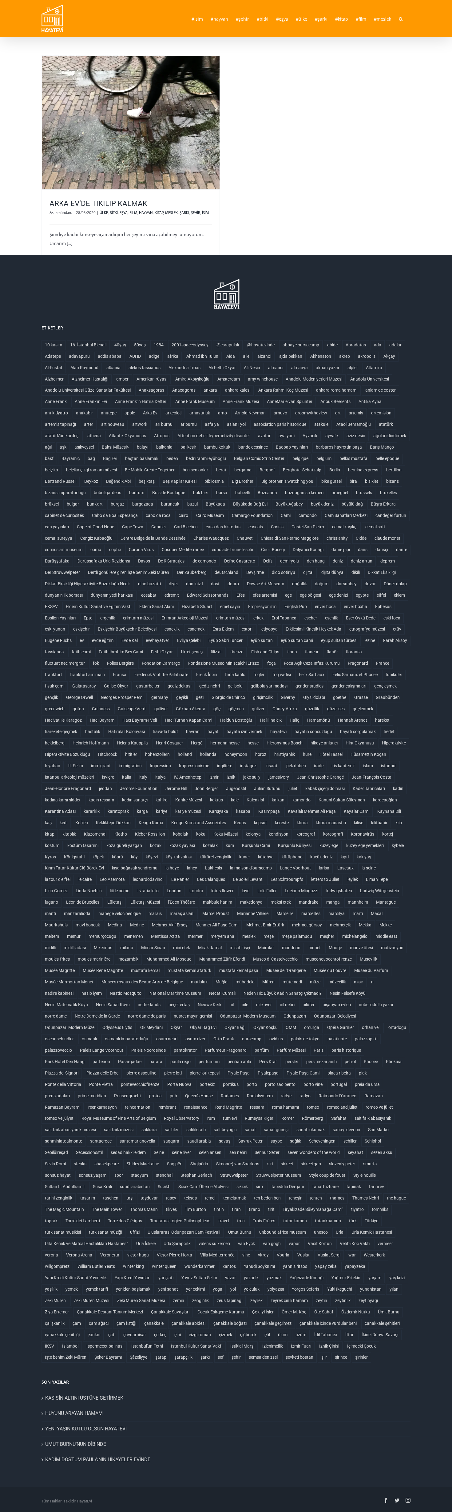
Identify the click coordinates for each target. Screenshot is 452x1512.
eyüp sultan (262, 640)
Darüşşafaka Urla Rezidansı (103, 561)
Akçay (389, 356)
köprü (117, 857)
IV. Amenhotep (187, 777)
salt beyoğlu (225, 1129)
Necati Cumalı (222, 993)
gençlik (51, 697)
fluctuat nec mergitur (65, 663)
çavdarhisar (134, 1334)
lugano (51, 902)
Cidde (361, 538)
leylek (352, 879)
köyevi (152, 857)
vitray (263, 1255)
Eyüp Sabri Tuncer (225, 640)
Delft (267, 561)
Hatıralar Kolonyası (126, 731)
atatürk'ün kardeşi (62, 435)
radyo (305, 1096)
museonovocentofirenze (329, 959)
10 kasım (53, 345)
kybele (398, 845)
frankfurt (53, 674)
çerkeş (160, 1334)
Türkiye (371, 1221)
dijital (308, 572)
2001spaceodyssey (190, 345)
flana (292, 652)
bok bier (200, 492)
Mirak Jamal (210, 947)
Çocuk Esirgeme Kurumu (220, 1312)
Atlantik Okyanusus (127, 435)
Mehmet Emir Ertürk (265, 925)
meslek (249, 936)
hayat (213, 731)
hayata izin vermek (244, 731)
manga (333, 902)
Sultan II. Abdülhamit (65, 1186)
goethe (339, 697)
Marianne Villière (252, 913)
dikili (355, 572)
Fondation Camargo (161, 663)
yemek (71, 1289)
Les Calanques (211, 879)
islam (368, 765)
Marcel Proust (215, 913)
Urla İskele (146, 1243)
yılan (394, 1289)
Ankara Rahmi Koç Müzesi (283, 390)
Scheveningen (322, 1141)
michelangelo (354, 936)
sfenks (80, 1164)
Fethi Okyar (162, 652)
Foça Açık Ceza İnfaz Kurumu (312, 663)
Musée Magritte (60, 970)
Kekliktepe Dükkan (113, 822)
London (174, 890)
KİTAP (159, 213)
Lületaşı (114, 902)
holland (185, 754)
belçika (51, 470)
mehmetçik (340, 925)
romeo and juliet (342, 1107)
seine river (181, 1152)
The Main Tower (107, 1209)
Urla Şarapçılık (177, 1243)
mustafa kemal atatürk (189, 970)
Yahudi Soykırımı (259, 1266)
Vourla (283, 1255)
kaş (48, 822)
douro (233, 584)
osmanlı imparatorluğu (126, 1039)
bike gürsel (331, 481)
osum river (195, 1039)
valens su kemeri (214, 1243)
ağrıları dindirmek (389, 435)
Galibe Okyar (116, 686)
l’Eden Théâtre (181, 902)
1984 (159, 345)
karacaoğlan (385, 800)
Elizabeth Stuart (197, 606)
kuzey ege (328, 845)
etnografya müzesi (367, 629)
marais (155, 913)
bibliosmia (214, 481)
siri (270, 1164)
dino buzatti (149, 584)
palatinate (337, 1039)
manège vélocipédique (119, 913)
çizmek (225, 1334)
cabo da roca (158, 515)
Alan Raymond (84, 367)
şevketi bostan (299, 1357)
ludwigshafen (339, 890)
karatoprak (118, 811)
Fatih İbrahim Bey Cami (121, 652)
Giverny (288, 697)
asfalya (212, 424)
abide (332, 345)
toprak (51, 1221)
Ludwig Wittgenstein (379, 890)
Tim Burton (195, 1209)
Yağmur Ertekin (345, 1277)
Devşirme (255, 572)
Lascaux (345, 868)
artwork (139, 424)
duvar (370, 584)
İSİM (205, 213)
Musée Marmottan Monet (69, 982)
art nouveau (112, 424)
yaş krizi (397, 1277)
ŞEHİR (195, 213)
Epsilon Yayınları (60, 618)
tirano (254, 1209)
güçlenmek (363, 709)
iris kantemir (343, 765)
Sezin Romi (55, 1164)
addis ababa (109, 356)
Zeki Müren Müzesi (91, 1300)
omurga (311, 1027)
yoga (217, 1289)
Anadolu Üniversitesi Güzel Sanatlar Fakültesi (88, 390)
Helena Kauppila (132, 743)
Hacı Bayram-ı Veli (139, 720)
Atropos (161, 435)
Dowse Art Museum (265, 584)
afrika (172, 356)
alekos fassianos (145, 367)
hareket (382, 720)
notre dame (56, 1016)
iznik (231, 777)
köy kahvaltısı (179, 857)
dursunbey (346, 584)
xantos (229, 1266)
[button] (401, 18)
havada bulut (165, 731)
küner (244, 857)
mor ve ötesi (361, 947)
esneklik (172, 629)
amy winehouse (263, 379)
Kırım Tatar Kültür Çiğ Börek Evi (74, 868)
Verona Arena (79, 1255)
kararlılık (92, 811)
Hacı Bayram (102, 720)
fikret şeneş (192, 652)
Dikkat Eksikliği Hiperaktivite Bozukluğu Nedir (87, 584)
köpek (98, 857)
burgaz (117, 504)
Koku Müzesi (225, 834)
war (352, 1255)
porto (252, 1084)
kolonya (253, 834)
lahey (192, 868)
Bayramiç (70, 458)
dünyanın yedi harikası (112, 595)
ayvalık (332, 435)
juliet (292, 788)
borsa (221, 492)
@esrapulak (227, 345)
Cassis (277, 527)
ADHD (135, 356)
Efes (240, 595)
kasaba (243, 811)
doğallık (299, 584)
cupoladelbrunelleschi (232, 549)
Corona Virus (141, 549)
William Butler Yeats (96, 1266)
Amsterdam (228, 379)
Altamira (374, 367)
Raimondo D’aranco (337, 1096)
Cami (286, 515)
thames (337, 1198)
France (382, 663)
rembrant (167, 1107)
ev (82, 640)
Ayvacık (310, 435)
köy (134, 857)
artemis (356, 413)
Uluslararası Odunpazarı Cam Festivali (184, 1232)
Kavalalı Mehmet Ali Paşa (312, 811)
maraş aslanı (182, 913)
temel (210, 1198)
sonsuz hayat (58, 1175)
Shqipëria (199, 1164)
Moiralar (266, 947)
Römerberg (312, 1118)
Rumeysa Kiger (259, 1118)
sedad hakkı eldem (128, 1152)
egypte (362, 595)
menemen (133, 936)
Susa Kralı (102, 1186)
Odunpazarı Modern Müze (69, 1027)
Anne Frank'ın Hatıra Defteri (141, 401)
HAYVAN (146, 213)
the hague (396, 1198)
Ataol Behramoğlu (353, 424)
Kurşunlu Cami (256, 845)
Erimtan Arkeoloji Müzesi (184, 618)
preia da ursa (367, 1084)
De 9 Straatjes (171, 561)
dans (362, 549)
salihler (171, 1129)
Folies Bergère (120, 663)
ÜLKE (104, 213)
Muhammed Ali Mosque (168, 959)
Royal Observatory (181, 1118)
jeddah (105, 788)
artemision (381, 413)
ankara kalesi (237, 390)
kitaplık (69, 834)
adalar (395, 345)
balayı (142, 447)
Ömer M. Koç (294, 1312)
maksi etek (281, 902)
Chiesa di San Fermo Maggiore (290, 538)
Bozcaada (267, 492)
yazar (230, 1277)
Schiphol (373, 1141)
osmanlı (89, 1039)
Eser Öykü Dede (360, 618)
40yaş (120, 345)
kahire (161, 800)
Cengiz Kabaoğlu (96, 538)
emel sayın (230, 606)
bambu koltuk (217, 447)
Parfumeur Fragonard (226, 1050)
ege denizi (338, 595)
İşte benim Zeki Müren (65, 1357)
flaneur (312, 652)
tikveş (171, 1209)
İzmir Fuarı (301, 1346)
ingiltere (224, 765)
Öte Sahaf (323, 1312)
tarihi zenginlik (58, 1198)
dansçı (381, 549)
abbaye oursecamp (301, 345)
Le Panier (180, 879)
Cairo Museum (210, 515)
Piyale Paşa (239, 1073)
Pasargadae (129, 1061)
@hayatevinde (261, 345)
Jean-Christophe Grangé (320, 777)
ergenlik (107, 618)
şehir (236, 1357)
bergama (243, 470)
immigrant (101, 765)
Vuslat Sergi (329, 1255)
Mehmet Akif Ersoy (170, 925)
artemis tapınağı (60, 424)
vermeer (385, 1243)
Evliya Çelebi (188, 640)
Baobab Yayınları (292, 447)
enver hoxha (355, 606)
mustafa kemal (145, 970)
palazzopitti (366, 1039)
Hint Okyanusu (360, 743)
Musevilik (368, 959)
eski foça (391, 618)
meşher (327, 936)
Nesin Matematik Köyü (66, 1004)
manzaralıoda (77, 913)
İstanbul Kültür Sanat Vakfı (196, 1346)
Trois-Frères (264, 1221)
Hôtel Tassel (331, 754)
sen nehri (238, 1152)
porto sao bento (280, 1084)
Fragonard (358, 663)
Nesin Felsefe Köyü (348, 993)
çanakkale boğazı (230, 1323)
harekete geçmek (61, 731)
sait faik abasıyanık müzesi (70, 1129)
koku (200, 834)
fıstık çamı (54, 686)
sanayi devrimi (346, 1129)
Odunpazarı (294, 1016)
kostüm (52, 845)
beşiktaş (147, 481)
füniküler (394, 674)
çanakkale (154, 1323)
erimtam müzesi (138, 618)
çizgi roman (200, 1334)
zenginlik (200, 1300)
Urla (339, 1232)
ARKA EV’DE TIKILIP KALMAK (98, 203)
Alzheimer (54, 379)
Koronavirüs (362, 834)
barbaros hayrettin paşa (339, 447)
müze (315, 982)
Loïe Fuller (267, 890)
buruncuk (170, 504)
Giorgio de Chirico (228, 697)
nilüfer (309, 1004)
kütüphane (292, 857)
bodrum (136, 492)
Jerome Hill (176, 788)
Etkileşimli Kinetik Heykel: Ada (313, 629)
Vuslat (303, 1255)
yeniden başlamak (133, 1289)
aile (246, 356)
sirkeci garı (311, 1164)
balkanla (164, 447)
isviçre (108, 777)
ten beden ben (267, 1198)
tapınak (354, 1186)
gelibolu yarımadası (269, 686)
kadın (398, 788)
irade (318, 765)
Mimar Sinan (153, 947)
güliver (258, 709)
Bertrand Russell (60, 481)
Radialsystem (260, 1096)
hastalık (92, 731)
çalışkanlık (55, 1323)
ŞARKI (184, 213)
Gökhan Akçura (190, 709)
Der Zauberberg (192, 572)
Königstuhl (74, 857)
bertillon (394, 470)
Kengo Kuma (151, 822)
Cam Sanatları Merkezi (346, 515)
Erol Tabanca (284, 618)
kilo (398, 822)
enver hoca (325, 606)
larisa (324, 868)
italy (143, 777)
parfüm (262, 1050)
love (245, 890)
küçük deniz (321, 857)
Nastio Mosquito (125, 993)
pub (173, 1096)
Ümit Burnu (388, 1312)
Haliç (294, 720)
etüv (397, 629)
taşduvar (149, 1198)
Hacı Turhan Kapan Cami (188, 720)
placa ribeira (339, 1073)
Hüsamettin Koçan (368, 754)
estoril (247, 629)
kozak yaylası (182, 845)
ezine (370, 640)
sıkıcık (242, 1186)
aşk (63, 447)
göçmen (236, 709)
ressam (257, 1107)
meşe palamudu (297, 936)
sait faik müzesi (118, 1129)
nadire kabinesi (59, 993)
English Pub (295, 606)
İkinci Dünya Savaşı (380, 1334)
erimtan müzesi (230, 618)
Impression (160, 765)
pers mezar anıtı (321, 1061)
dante (401, 549)
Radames (230, 1096)
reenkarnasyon (102, 1107)
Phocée (371, 1061)
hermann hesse (225, 743)
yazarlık (251, 1277)
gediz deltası (179, 686)
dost (215, 584)
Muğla (222, 982)
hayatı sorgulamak (358, 731)
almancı (275, 367)
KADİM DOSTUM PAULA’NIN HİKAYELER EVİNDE (97, 1459)
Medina (115, 925)
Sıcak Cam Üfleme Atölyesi (203, 1186)
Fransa (119, 674)
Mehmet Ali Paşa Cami (217, 925)
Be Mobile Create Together (150, 470)
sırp (259, 1186)
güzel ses (336, 709)
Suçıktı (164, 1186)
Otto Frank (223, 1039)
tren (241, 1221)
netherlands (149, 1004)
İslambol (70, 1346)
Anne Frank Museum (195, 401)
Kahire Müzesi (188, 800)
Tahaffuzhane (325, 1186)
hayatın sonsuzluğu (313, 731)
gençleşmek (385, 686)
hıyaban (52, 765)
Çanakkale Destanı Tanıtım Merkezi (110, 1312)
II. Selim (75, 765)
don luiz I (194, 584)
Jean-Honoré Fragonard (68, 788)
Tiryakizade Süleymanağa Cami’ (313, 1209)
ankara (210, 390)
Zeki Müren (55, 1300)
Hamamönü (318, 720)
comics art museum (63, 549)
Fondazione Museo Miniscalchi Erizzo (223, 663)
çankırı (94, 1334)
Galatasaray (84, 686)
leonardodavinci (148, 879)
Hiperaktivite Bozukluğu (67, 754)
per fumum (209, 1061)
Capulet (158, 527)
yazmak (274, 1277)
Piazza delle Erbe (102, 1073)
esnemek (196, 629)
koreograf (305, 834)
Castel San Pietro (307, 527)
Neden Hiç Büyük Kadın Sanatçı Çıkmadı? (283, 993)
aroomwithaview (311, 413)
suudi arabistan (135, 1186)
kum (230, 845)
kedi (63, 822)
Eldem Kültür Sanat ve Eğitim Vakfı (98, 606)
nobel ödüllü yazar (376, 1004)
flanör (332, 652)
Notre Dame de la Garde (97, 1016)
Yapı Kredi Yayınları (132, 1277)
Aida (230, 356)
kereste (282, 822)
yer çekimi (195, 1289)
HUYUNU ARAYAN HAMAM (74, 1413)
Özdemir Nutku (355, 1312)
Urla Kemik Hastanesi (371, 1232)
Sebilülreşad (56, 1152)
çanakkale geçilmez (273, 1323)
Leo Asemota (112, 879)
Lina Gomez (56, 890)
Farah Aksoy (395, 640)
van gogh (272, 1243)
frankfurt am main (87, 674)
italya (160, 777)
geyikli (182, 697)
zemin (178, 1300)
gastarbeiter (148, 686)
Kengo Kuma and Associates (198, 822)
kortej (387, 834)
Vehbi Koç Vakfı (355, 1243)
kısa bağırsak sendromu (134, 868)
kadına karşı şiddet (63, 800)
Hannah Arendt (352, 720)
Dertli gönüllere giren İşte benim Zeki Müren (128, 572)
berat (221, 470)
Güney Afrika (284, 709)
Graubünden (388, 697)
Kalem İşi (255, 800)
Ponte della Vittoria (63, 1084)
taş (129, 1198)
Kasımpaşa (269, 811)
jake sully (251, 777)
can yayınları (57, 527)
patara (155, 1061)
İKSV (49, 1346)
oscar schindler (59, 1039)
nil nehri (287, 1004)
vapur (294, 1243)
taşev (171, 1198)
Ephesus (383, 606)
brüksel (52, 504)
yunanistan (371, 1289)
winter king (133, 1266)
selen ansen (210, 1152)
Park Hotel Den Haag (65, 1061)
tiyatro (357, 1209)
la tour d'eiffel (57, 879)
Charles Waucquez (211, 538)
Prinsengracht (127, 1096)
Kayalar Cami (356, 811)
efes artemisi (265, 595)
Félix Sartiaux (311, 674)
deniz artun (361, 561)
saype (276, 1141)
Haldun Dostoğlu (236, 720)
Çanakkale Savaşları (170, 1312)
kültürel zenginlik (215, 857)
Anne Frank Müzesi (241, 401)
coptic (115, 549)
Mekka (365, 925)
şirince (341, 1357)
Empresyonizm (262, 606)
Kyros (50, 857)
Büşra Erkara (383, 504)
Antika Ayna (370, 401)
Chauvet (245, 538)
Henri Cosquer (169, 743)
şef (221, 1357)
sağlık (295, 1141)
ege (288, 595)
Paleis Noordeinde (148, 1050)
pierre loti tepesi (205, 1073)
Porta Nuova (179, 1084)
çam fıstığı (126, 1323)
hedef (389, 731)
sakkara (149, 1129)
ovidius (276, 1039)
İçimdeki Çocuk (361, 1346)
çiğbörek (248, 1334)
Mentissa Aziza (165, 936)
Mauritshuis (56, 925)
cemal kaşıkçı (344, 527)
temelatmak (234, 1198)
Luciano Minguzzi (301, 890)
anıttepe (109, 413)
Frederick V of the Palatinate (161, 674)
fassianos (54, 652)
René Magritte (228, 1107)
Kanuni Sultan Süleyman (342, 800)
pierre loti (173, 1073)
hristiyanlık (284, 754)
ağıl (48, 447)
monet (314, 947)
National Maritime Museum (175, 993)
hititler (131, 754)
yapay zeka (326, 1266)
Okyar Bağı (234, 1027)
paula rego (180, 1061)
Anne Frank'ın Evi (91, 401)
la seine (369, 868)
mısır (358, 982)
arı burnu (163, 424)
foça (271, 663)
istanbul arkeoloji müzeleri (69, 777)
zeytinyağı (368, 1300)
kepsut (260, 822)
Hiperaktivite (394, 743)
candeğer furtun (390, 515)
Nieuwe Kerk (209, 1004)
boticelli (242, 492)
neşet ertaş (179, 1004)
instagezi (248, 765)
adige (154, 356)
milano (126, 947)
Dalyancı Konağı (308, 549)
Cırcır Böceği (273, 549)
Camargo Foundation (252, 515)
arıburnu (188, 424)
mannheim (358, 902)
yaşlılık (51, 1289)
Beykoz (91, 481)
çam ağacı (99, 1323)
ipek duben (295, 765)
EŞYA (124, 213)
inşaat (271, 765)
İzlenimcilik (272, 1346)
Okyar (176, 1027)
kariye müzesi (188, 811)
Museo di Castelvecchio (275, 959)
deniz (338, 561)
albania (113, 367)
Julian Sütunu (267, 788)
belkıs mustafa (353, 458)
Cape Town (132, 527)
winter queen (164, 1266)
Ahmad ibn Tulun (202, 356)
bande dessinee (253, 447)
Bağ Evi (110, 458)
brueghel (339, 492)
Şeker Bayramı (108, 1357)
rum (211, 1118)
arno (222, 413)
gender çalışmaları (348, 686)
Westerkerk (374, 1255)
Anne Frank (56, 401)
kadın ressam (101, 800)
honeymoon (235, 754)
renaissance (195, 1107)
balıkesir (188, 447)
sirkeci (287, 1164)
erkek (258, 618)
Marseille (284, 913)
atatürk (386, 424)
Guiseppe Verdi (132, 709)
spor (118, 1175)
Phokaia (394, 1061)
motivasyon (392, 947)
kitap (49, 834)
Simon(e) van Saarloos (237, 1164)
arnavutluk (199, 413)
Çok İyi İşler (263, 1312)
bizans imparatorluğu (65, 492)
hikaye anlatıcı (324, 743)
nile (245, 1004)
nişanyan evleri (337, 1004)
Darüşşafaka (57, 561)
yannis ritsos (295, 1266)
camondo (308, 515)
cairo (183, 515)
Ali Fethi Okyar (222, 367)
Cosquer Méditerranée (183, 549)
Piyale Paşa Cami (303, 1073)
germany (159, 697)
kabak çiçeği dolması (325, 788)
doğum (321, 584)
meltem (52, 936)
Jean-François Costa (371, 777)
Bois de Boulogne (168, 492)
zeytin (321, 1300)
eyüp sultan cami (297, 640)
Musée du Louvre (330, 970)
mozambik (128, 959)
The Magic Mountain (64, 1209)
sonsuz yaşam (92, 1175)
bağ (91, 458)
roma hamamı (285, 1107)
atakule (321, 424)
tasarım (87, 1198)
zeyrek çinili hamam (289, 1300)
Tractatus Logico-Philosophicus (180, 1221)
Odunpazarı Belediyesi (335, 1016)
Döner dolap (395, 584)
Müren (268, 982)
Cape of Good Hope (95, 527)
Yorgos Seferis (305, 1289)
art (338, 413)
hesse (253, 743)
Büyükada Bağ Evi (250, 504)
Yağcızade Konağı (306, 1277)
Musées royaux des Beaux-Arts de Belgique (142, 982)
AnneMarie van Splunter (289, 401)
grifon (78, 709)
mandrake (308, 902)
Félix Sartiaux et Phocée (355, 674)
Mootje (335, 947)
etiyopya (269, 629)
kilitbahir (379, 822)
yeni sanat (168, 1289)
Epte (88, 618)
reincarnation (137, 1107)
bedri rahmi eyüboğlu (206, 458)
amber (122, 379)
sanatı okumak (310, 1129)
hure (307, 754)
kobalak (180, 834)
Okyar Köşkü (265, 1027)
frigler (258, 674)
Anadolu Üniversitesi (369, 379)
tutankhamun (328, 1221)
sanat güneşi (276, 1129)
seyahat (355, 1152)
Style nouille (364, 1175)
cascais (255, 527)
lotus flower (222, 890)
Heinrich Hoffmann (91, 743)
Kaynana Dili (389, 811)
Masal (377, 913)
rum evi (230, 1118)
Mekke (385, 925)
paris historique (346, 1050)
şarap (160, 1357)
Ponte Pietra (101, 1084)
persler (291, 1061)
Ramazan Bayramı (62, 1107)
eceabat (149, 595)
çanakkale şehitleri (382, 1323)
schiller (350, 1141)
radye (286, 1096)
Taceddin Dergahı (287, 1186)
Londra (196, 890)
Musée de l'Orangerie (286, 970)
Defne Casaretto (239, 561)
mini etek (181, 947)
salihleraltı (196, 1129)
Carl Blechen (186, 527)
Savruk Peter (250, 1141)
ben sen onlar (195, 470)
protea (155, 1096)
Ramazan (373, 1096)
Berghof (267, 470)
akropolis (366, 356)
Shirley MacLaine (143, 1164)
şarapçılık (183, 1357)
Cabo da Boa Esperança (115, 515)
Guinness (101, 709)
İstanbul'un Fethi (147, 1346)
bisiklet (371, 481)
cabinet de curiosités (64, 515)
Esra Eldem (223, 629)
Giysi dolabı (314, 697)
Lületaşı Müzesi (145, 902)
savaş (224, 1141)
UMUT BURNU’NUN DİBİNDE (75, 1444)
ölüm (282, 1334)
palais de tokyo (305, 1039)
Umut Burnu (239, 1232)
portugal (339, 1084)
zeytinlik (343, 1300)
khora (302, 822)
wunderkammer (199, 1266)
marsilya (336, 913)
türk (353, 1221)
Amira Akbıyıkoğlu (192, 379)
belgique (300, 458)
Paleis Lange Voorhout (101, 1050)
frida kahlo (235, 674)
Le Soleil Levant (248, 879)
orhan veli (371, 1027)
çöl (267, 1334)
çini (177, 1334)
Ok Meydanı (151, 1027)
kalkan (278, 800)
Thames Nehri (365, 1198)
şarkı (205, 1357)
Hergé (196, 743)
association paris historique (280, 424)
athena (94, 435)
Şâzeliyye (138, 1357)
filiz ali (216, 652)
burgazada (142, 504)
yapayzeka (355, 1266)
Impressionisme (194, 765)
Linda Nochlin (89, 890)
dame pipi (340, 549)
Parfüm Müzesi (291, 1050)
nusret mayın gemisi (193, 1016)
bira (353, 481)
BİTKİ (114, 213)
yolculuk (252, 1289)
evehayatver (157, 640)
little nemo (119, 890)
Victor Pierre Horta (174, 1255)
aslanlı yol (236, 424)
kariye (161, 811)
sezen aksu (381, 1152)
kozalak (210, 845)
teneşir (295, 1198)
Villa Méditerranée (217, 1255)
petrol (350, 1061)
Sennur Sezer (267, 1152)
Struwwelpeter (234, 1175)
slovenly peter (342, 1164)
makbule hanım (217, 902)
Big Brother (242, 481)
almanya (299, 367)
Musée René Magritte (103, 970)
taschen (110, 1198)
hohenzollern (157, 754)
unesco (321, 1232)
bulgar (73, 504)
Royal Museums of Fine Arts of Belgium (118, 1118)
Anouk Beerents (335, 401)
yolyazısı (276, 1289)
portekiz (207, 1084)
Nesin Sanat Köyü (113, 1004)
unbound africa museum (282, 1232)
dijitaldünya (332, 572)
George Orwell (79, 697)
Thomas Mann (144, 1209)
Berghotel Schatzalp (302, 470)
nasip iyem (91, 993)
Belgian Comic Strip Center (259, 458)
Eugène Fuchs (58, 640)
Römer (287, 1118)
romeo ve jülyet (59, 1118)
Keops (240, 822)
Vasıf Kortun (320, 1243)
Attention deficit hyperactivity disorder (213, 435)
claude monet (387, 538)
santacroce (101, 1141)
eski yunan (55, 629)
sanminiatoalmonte (63, 1141)
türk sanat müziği (105, 1232)
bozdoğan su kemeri (304, 492)
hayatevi (278, 731)
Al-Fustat (53, 367)
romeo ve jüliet (379, 1107)
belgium (323, 458)
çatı (111, 1334)
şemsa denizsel (263, 1357)
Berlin (334, 470)
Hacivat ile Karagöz (63, 720)
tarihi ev (376, 1186)
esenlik (331, 618)
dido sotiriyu (283, 572)
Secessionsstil (89, 1152)
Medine (137, 925)
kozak (155, 845)
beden (172, 458)
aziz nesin (356, 435)
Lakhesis (213, 868)
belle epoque (387, 458)
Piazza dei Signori (61, 1073)
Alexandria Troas (184, 367)
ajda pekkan (290, 356)
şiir (324, 1357)
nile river (264, 1004)
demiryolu (289, 561)
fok (96, 663)
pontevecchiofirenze (140, 1084)
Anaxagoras (184, 390)
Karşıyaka (218, 811)
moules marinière (94, 959)
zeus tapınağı (229, 1300)
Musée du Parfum (371, 970)
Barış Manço (382, 447)
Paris (318, 1050)
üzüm (300, 1334)
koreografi (333, 834)
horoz (260, 754)
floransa (354, 652)
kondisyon (278, 834)
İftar (349, 1334)
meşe (269, 936)
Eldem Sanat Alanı (156, 606)
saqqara (171, 1141)
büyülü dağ (352, 504)
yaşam (374, 1277)
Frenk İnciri (206, 674)
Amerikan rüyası (152, 379)
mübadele (245, 982)
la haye (172, 868)
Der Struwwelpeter (62, 572)
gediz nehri (209, 686)
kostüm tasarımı (82, 845)
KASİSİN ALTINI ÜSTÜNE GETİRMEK (84, 1398)
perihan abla (239, 1061)
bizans (392, 481)
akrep (344, 356)
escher (310, 618)
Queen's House (199, 1096)
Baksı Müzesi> (115, 447)
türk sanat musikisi (63, 1232)
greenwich (55, 709)
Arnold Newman (250, 413)
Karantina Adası (60, 811)
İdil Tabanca (325, 1334)
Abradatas (356, 345)
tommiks (380, 1209)
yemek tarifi (97, 1289)
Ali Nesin (252, 367)
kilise (358, 822)
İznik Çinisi (329, 1346)
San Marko (378, 1129)
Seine (159, 1152)
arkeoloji (173, 413)
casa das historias (223, 527)
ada (377, 345)
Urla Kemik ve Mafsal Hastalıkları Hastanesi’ (86, 1243)
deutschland (226, 572)
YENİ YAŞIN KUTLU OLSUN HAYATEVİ (86, 1429)
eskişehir (81, 629)
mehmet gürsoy (307, 925)
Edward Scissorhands (207, 595)
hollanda (208, 754)
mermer (195, 936)
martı (358, 913)
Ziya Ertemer (57, 1312)
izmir (214, 777)
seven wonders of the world (313, 1152)
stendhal (164, 1175)
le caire (85, 879)
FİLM (133, 213)
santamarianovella (137, 1141)
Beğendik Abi (118, 481)
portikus (231, 1084)
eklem (399, 595)
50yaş (140, 345)
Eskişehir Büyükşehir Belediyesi (127, 629)
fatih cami (81, 652)
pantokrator (185, 1050)
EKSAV (51, 606)
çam (77, 1323)
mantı (50, 913)
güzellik (312, 709)
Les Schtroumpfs (287, 879)
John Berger (206, 788)
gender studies (309, 686)
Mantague (386, 902)
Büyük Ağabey (289, 504)
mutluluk (199, 982)
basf (49, 458)
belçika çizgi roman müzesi (91, 470)
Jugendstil (236, 788)
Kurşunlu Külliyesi (294, 845)
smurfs (370, 1164)
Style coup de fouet (327, 1175)
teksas (190, 1198)
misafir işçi (240, 947)
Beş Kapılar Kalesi (179, 481)
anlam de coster (380, 390)
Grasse (361, 697)
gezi (200, 697)
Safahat (339, 1118)
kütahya (266, 857)
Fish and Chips (265, 652)
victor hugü (138, 1255)
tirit (271, 1209)
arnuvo (280, 413)
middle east (386, 936)
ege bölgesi (310, 595)
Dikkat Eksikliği (382, 572)
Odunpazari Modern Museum (248, 1016)
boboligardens (107, 492)
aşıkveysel (84, 447)
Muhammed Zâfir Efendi (222, 959)
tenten (316, 1198)
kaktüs (216, 800)
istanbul (388, 765)
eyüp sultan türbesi (339, 640)
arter (88, 424)
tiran (236, 1209)
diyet (173, 584)
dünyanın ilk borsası (64, 595)
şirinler (361, 1357)
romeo (313, 1107)
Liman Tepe (377, 879)
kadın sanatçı (135, 800)
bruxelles (388, 492)
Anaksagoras (151, 390)
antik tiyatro (56, 413)
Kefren (81, 822)
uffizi (135, 1232)
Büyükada (215, 504)
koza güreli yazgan (124, 845)
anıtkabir (84, 413)
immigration (130, 765)
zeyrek (256, 1300)
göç (216, 709)
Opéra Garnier (340, 1027)
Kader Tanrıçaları (369, 788)
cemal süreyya (58, 538)
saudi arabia (199, 1141)
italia (126, 777)
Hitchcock (107, 754)
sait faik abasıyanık (373, 1118)
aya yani (287, 435)
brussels (364, 492)
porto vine (313, 1084)
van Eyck (246, 1243)
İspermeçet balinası (104, 1346)
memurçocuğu (102, 936)
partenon (101, 1061)
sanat (250, 1129)
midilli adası (75, 947)
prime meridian (92, 1096)
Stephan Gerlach (196, 1175)
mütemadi (292, 982)
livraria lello (148, 890)
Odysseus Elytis (117, 1027)
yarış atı (165, 1277)
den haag (316, 561)
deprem (387, 561)
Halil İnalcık (271, 720)
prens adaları (57, 1096)
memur (74, 936)
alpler (352, 367)
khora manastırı (331, 822)
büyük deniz (322, 504)
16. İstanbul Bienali (88, 345)
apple (130, 413)
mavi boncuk (88, 925)
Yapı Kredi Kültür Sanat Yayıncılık (76, 1277)
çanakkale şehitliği (62, 1334)
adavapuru (79, 356)
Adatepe (53, 356)
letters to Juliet (325, 879)
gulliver (161, 709)
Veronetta (109, 1255)
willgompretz (57, 1266)
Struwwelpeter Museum (278, 1175)
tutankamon (295, 1221)
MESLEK (171, 213)
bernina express (363, 470)
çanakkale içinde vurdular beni (328, 1323)
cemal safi (375, 527)
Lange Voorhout (295, 868)
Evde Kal (129, 640)
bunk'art (95, 504)
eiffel (381, 595)
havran (193, 731)
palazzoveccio (58, 1050)
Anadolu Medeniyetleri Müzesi (314, 379)
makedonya (251, 902)
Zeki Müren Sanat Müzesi (141, 1300)
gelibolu (235, 686)
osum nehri (166, 1039)
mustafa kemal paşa (238, 970)
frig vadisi (281, 674)
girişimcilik (263, 697)
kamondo (301, 800)
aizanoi (264, 356)
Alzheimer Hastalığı (90, 379)
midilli (50, 947)
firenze (236, 652)
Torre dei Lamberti (82, 1221)
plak (363, 1073)
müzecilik (337, 982)
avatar (264, 435)
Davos (144, 561)
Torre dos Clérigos (125, 1221)
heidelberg (55, 743)
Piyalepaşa (268, 1073)
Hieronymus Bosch (285, 743)
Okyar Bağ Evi (203, 1027)
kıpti (345, 857)
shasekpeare (106, 1164)
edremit (172, 595)
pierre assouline (141, 1073)
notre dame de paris (147, 1016)
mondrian (291, 947)
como (95, 549)
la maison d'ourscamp (251, 868)
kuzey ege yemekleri (365, 845)
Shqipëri (174, 1164)
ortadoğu (397, 1027)
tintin (219, 1209)
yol (233, 1289)
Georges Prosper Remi (122, 697)
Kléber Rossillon (150, 834)
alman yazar (327, 367)
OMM (291, 1027)
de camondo (204, 561)
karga (142, 811)
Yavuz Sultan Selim (199, 1277)
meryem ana (222, 936)
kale (235, 800)
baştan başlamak (141, 458)
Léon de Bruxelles (82, 902)
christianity (337, 538)
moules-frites (57, 959)
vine (246, 1255)
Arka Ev (150, 413)
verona (51, 1255)
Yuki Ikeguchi (339, 1289)
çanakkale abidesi (188, 1323)
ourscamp (251, 1039)
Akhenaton (320, 356)
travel (223, 1221)
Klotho (120, 834)
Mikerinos (103, 947)
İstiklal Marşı (242, 1346)
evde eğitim (102, 640)
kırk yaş (364, 857)
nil (231, 1004)
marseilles (310, 913)
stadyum (139, 1175)
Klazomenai (95, 834)
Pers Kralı (268, 1061)
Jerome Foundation (138, 788)
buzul (192, 504)
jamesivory (278, 777)
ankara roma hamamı (336, 390)
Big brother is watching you (287, 481)
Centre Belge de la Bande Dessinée (153, 538)
